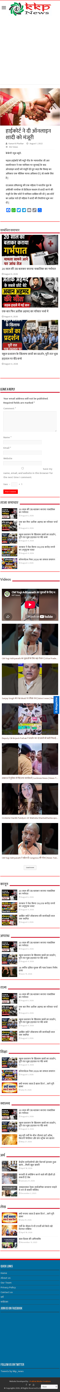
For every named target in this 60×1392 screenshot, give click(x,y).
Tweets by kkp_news (12, 1371)
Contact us (7, 1292)
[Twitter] (30, 1385)
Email (7, 448)
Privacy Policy (8, 1287)
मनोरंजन (4, 1302)
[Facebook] (26, 1385)
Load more (30, 867)
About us (5, 1278)
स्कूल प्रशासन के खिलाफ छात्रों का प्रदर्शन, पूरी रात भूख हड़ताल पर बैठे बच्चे (37, 535)
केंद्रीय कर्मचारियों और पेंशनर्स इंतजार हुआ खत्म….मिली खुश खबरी (37, 1163)
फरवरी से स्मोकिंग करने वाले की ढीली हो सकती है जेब (37, 1176)
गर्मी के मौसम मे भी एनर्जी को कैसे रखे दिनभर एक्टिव (36, 1227)
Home (4, 1273)
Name (7, 437)
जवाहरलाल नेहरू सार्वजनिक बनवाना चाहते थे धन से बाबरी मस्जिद (38, 1188)
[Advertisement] (30, 51)
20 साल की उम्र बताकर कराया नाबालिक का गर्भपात (29, 269)
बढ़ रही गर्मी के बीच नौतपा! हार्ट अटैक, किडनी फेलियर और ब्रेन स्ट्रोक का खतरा (36, 1136)
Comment (9, 408)
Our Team (6, 1283)
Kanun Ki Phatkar (16, 143)
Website (7, 458)
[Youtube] (33, 1385)
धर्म (2, 1297)
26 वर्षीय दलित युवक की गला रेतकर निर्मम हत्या (38, 969)
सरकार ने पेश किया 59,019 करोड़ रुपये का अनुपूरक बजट (37, 548)
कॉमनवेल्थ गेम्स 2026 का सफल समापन (37, 560)
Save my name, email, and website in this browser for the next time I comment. (28, 473)
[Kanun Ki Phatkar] (30, 8)
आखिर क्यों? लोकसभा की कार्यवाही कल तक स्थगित (37, 917)
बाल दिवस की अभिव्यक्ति (30, 1239)
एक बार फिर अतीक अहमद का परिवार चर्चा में (25, 311)
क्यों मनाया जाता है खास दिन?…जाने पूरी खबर (36, 1085)
